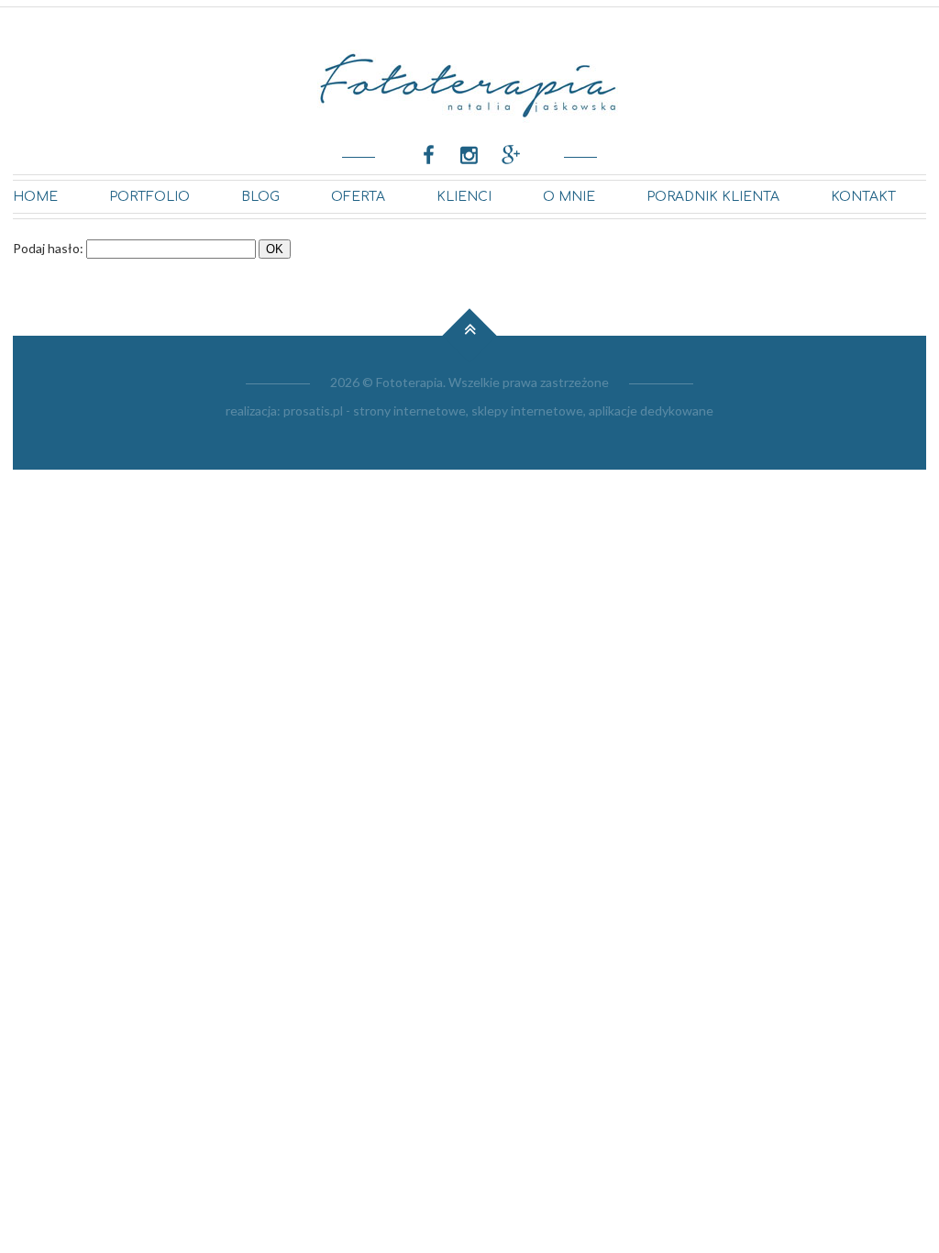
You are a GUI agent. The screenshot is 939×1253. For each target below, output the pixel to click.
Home (35, 197)
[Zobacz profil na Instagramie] (469, 154)
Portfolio (149, 197)
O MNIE (569, 197)
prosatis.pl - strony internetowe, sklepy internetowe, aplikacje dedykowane (498, 410)
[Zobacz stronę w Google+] (510, 154)
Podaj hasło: (48, 248)
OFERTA (358, 197)
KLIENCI (464, 197)
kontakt (863, 197)
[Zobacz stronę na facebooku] (428, 154)
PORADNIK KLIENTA (712, 197)
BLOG (260, 197)
